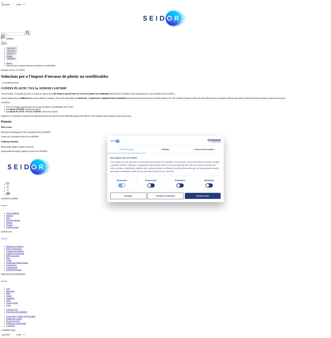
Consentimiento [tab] (126, 149)
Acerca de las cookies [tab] (204, 149)
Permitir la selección (165, 196)
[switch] (151, 185)
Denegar (128, 196)
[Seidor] (30, 166)
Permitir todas (202, 196)
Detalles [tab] (165, 149)
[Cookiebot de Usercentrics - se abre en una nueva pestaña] (209, 141)
